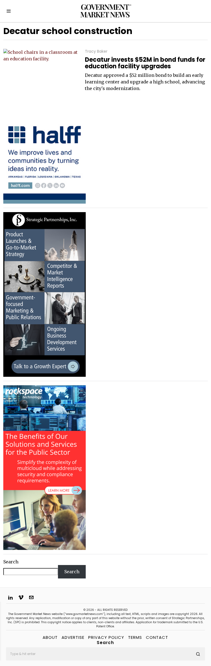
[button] (198, 654)
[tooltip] (10, 597)
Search (10, 561)
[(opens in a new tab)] (44, 294)
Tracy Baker (96, 51)
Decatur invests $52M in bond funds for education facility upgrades (145, 63)
